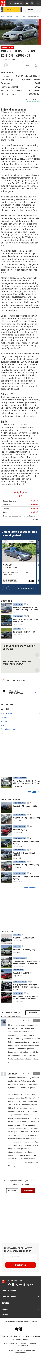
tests (3, 725)
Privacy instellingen (32, 1336)
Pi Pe (10, 1021)
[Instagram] (13, 1284)
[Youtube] (31, 1284)
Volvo (17, 16)
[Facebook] (9, 1284)
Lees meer (31, 792)
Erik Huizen (12, 1074)
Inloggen (12, 1191)
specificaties (6, 713)
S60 (24, 16)
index (3, 733)
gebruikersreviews (8, 729)
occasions (5, 717)
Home (2, 16)
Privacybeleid (18, 1336)
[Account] (27, 3)
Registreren (27, 1191)
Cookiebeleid (6, 1336)
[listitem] (19, 562)
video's (4, 721)
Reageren (33, 1013)
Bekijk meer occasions (27, 588)
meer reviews (30, 887)
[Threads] (24, 1284)
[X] (16, 1284)
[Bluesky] (20, 1284)
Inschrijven (20, 1264)
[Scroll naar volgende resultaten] (8, 588)
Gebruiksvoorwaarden (20, 1339)
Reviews (9, 16)
